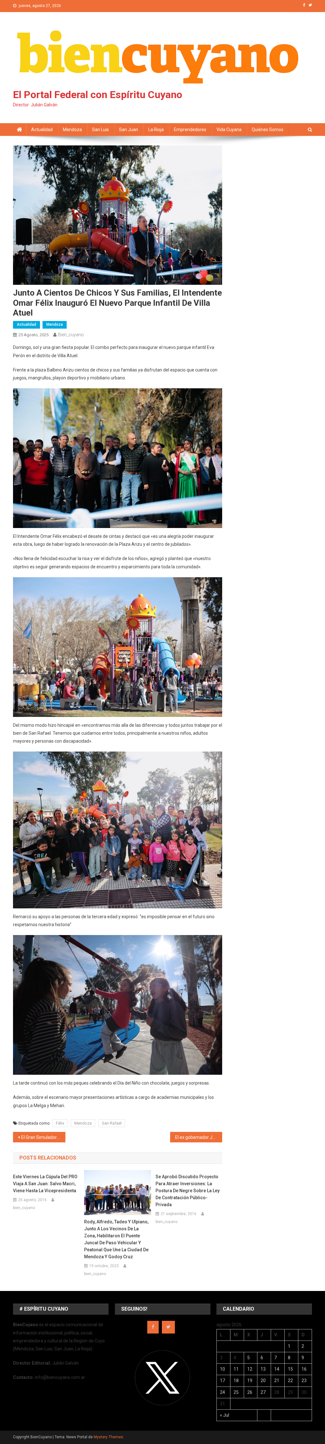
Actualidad (42, 129)
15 (290, 1369)
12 (249, 1369)
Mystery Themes (108, 1437)
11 (236, 1369)
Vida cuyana (229, 129)
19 (249, 1380)
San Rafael (112, 1123)
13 (263, 1369)
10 (222, 1369)
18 (236, 1380)
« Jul (224, 1415)
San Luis (100, 129)
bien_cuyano (71, 334)
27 (263, 1392)
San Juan (128, 129)
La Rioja (156, 129)
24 (222, 1392)
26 (249, 1392)
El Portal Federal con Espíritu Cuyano (97, 95)
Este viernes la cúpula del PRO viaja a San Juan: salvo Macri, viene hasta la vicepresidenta (45, 1183)
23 (304, 1380)
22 (290, 1380)
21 (276, 1380)
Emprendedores (190, 129)
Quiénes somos (267, 129)
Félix (60, 1123)
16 (304, 1369)
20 (263, 1380)
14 (276, 1369)
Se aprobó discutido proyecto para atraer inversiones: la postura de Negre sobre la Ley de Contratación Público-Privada (188, 1190)
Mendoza (72, 129)
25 (236, 1392)
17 (222, 1380)
